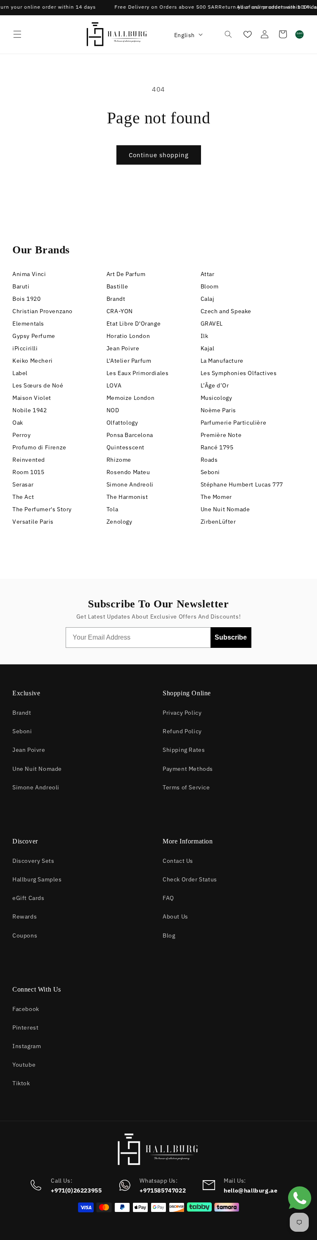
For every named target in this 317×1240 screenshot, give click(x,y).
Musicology (216, 397)
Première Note (221, 434)
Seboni (210, 471)
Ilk (204, 335)
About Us (175, 916)
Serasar (22, 484)
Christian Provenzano (42, 310)
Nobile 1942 (29, 409)
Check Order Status (190, 879)
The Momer (216, 496)
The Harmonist (127, 496)
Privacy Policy (182, 712)
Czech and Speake (226, 310)
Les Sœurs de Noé (38, 385)
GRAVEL (212, 323)
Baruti (21, 286)
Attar (208, 273)
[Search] (228, 34)
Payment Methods (188, 768)
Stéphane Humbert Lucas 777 (242, 484)
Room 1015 (28, 471)
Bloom (210, 286)
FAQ (168, 897)
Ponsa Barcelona (129, 434)
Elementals (28, 323)
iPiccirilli (25, 348)
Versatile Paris (33, 521)
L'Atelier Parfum (128, 360)
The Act (23, 496)
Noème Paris (219, 409)
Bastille (117, 286)
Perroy (21, 434)
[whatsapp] (299, 1211)
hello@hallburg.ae (250, 1190)
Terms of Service (186, 787)
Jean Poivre (123, 348)
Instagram (26, 1045)
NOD (112, 409)
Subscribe (231, 637)
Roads (209, 459)
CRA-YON (119, 310)
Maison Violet (31, 397)
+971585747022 (163, 1190)
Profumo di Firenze (39, 447)
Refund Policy (182, 731)
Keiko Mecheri (32, 360)
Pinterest (25, 1027)
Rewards (24, 916)
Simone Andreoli (130, 484)
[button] (17, 34)
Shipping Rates (184, 749)
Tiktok (21, 1082)
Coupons (24, 935)
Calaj (208, 298)
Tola (112, 509)
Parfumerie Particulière (234, 422)
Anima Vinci (29, 273)
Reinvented (28, 459)
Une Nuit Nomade (225, 509)
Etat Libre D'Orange (133, 323)
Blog (169, 935)
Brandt (115, 298)
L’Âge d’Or (215, 385)
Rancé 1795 (217, 447)
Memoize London (130, 397)
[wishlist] (246, 34)
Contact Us (178, 860)
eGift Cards (28, 897)
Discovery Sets (33, 860)
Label (20, 372)
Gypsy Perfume (33, 335)
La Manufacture (222, 360)
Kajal (208, 348)
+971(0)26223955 (76, 1190)
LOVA (113, 385)
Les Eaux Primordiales (137, 372)
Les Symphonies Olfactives (239, 372)
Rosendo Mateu (128, 471)
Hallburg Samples (37, 879)
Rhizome (118, 459)
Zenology (119, 521)
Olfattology (122, 422)
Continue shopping (159, 154)
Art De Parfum (126, 273)
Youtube (23, 1064)
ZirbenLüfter (218, 521)
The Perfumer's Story (42, 509)
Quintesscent (125, 447)
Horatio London (128, 335)
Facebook (25, 1008)
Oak (17, 422)
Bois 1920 (26, 298)
